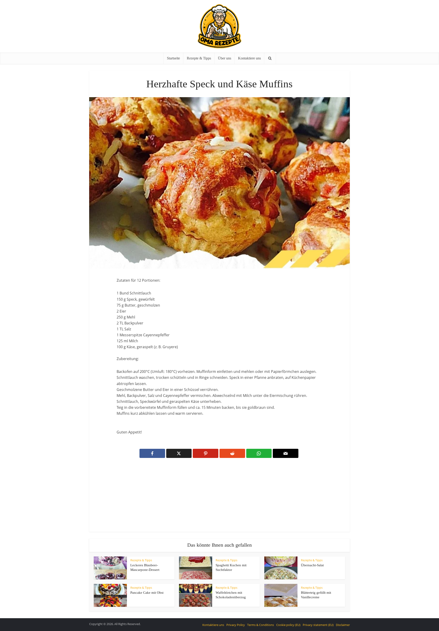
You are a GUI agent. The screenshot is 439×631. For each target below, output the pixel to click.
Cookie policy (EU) (288, 625)
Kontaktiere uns (249, 58)
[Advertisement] (219, 498)
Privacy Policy (235, 625)
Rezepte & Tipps (199, 58)
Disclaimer (343, 625)
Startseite (173, 58)
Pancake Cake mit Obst (146, 592)
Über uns (224, 58)
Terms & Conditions (260, 625)
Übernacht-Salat (312, 565)
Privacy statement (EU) (318, 625)
